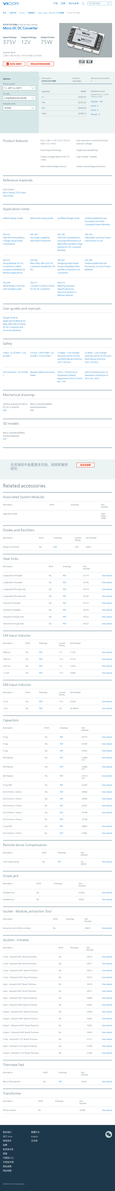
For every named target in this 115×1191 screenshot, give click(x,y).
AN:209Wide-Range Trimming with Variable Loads (13, 285)
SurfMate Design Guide (69, 218)
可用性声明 (8, 1162)
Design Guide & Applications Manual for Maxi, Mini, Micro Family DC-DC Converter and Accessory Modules (14, 323)
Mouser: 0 (95, 114)
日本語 (34, 1141)
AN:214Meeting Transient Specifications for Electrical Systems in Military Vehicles (67, 288)
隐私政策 (7, 1166)
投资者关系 (8, 1149)
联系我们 (7, 1132)
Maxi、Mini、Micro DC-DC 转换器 (51, 13)
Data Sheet (16, 64)
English (34, 1136)
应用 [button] (63, 3)
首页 (4, 13)
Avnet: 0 (94, 110)
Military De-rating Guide (41, 218)
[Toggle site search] (100, 3)
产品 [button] (55, 3)
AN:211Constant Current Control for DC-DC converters (42, 285)
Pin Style (6, 94)
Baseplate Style (9, 104)
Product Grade (9, 84)
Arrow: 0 (95, 106)
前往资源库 (85, 465)
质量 (5, 1153)
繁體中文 (35, 1132)
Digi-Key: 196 (97, 101)
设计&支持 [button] (74, 3)
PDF (32, 410)
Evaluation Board (40, 64)
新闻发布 (7, 1141)
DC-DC (22, 13)
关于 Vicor (8, 1136)
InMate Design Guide (13, 218)
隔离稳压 (31, 13)
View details (107, 575)
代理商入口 (8, 1158)
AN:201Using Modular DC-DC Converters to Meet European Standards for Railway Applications (14, 266)
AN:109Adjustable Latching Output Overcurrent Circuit (98, 237)
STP (4, 439)
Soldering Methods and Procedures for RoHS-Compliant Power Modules (97, 221)
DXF (5, 410)
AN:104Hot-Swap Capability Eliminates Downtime (40, 237)
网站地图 (7, 1170)
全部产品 (13, 13)
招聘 (5, 1145)
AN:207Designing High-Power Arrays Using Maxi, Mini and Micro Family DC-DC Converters (69, 266)
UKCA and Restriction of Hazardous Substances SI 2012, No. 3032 (96, 375)
